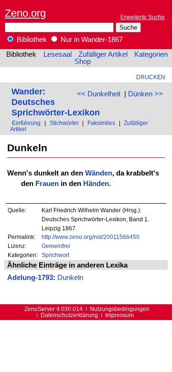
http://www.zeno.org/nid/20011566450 (91, 237)
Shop (83, 61)
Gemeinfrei (56, 246)
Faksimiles (101, 123)
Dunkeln (70, 277)
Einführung (26, 123)
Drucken (150, 77)
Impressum (119, 315)
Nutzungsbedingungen (120, 309)
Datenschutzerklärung (69, 315)
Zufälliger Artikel (103, 54)
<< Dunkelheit (98, 94)
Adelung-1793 (30, 277)
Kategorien (151, 54)
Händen (96, 183)
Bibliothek (31, 39)
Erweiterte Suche (142, 17)
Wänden (98, 173)
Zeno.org (25, 13)
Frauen (47, 183)
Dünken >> (145, 94)
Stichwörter (64, 123)
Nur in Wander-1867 (91, 39)
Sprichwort (55, 255)
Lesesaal (57, 54)
